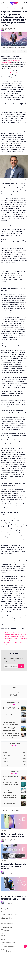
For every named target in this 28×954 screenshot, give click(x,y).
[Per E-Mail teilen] (19, 51)
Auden (17, 952)
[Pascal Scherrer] (2, 29)
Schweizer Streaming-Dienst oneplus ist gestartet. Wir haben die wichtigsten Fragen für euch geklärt (15, 638)
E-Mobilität (10, 914)
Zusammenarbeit (17, 921)
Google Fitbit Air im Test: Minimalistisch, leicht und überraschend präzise (9, 728)
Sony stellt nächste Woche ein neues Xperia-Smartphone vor (10, 790)
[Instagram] (11, 695)
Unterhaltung (11, 8)
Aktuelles (4, 912)
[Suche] (2, 3)
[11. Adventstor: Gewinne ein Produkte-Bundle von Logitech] (14, 851)
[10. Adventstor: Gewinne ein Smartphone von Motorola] (14, 884)
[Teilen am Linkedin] (14, 51)
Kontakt (3, 923)
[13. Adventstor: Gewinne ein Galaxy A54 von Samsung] (14, 821)
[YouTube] (14, 695)
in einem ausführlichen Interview (12, 73)
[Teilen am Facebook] (8, 51)
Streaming (19, 8)
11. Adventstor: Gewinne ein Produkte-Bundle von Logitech (13, 866)
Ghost (11, 952)
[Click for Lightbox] (14, 166)
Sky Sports (15, 129)
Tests (16, 914)
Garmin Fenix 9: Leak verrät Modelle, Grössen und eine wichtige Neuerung (10, 778)
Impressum (10, 923)
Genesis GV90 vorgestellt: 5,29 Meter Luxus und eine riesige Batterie (9, 797)
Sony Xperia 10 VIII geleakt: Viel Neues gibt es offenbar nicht (10, 784)
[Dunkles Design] (3, 3)
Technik (10, 912)
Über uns (3, 921)
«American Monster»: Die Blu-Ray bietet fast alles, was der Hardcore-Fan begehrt (10, 735)
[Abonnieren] (21, 666)
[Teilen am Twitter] (3, 51)
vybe (7, 950)
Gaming (3, 914)
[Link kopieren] (24, 51)
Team (9, 921)
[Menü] (26, 3)
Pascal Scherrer (10, 28)
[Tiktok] (16, 695)
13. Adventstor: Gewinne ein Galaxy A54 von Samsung (13, 835)
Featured (4, 8)
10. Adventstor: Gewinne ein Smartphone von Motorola (13, 897)
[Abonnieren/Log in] (24, 3)
